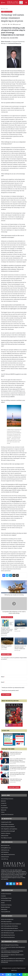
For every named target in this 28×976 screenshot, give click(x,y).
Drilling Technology (6, 900)
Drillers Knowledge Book (7, 919)
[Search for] (26, 3)
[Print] (17, 575)
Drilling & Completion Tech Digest (6, 646)
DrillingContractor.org (8, 968)
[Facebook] (3, 575)
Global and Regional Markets (8, 826)
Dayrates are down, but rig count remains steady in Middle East (20, 647)
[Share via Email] (13, 575)
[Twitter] (7, 575)
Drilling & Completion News (20, 628)
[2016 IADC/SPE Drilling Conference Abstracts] (5, 781)
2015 (7, 8)
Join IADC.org (4, 859)
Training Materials (5, 911)
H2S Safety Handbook (6, 921)
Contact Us (3, 803)
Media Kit (3, 801)
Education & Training (6, 905)
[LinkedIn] (10, 575)
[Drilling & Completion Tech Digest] (7, 640)
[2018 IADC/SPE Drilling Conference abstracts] (5, 754)
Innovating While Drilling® (8, 831)
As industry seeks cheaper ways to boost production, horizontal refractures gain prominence (7, 630)
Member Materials (5, 907)
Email (3, 682)
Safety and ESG (4, 835)
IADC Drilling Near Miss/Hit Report (9, 928)
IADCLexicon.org (5, 850)
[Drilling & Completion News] (21, 623)
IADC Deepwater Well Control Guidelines (11, 923)
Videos (2, 812)
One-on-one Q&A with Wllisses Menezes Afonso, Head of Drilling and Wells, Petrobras (18, 760)
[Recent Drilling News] (14, 726)
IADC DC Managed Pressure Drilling (9, 945)
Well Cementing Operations (8, 937)
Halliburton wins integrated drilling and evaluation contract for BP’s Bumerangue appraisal (18, 767)
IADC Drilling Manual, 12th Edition (9, 926)
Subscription (4, 909)
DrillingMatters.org (5, 847)
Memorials (3, 810)
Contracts (3, 896)
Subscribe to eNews (14, 787)
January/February (8, 11)
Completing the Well (6, 822)
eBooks (3, 902)
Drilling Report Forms (6, 898)
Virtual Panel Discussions (7, 814)
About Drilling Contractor (7, 798)
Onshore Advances (5, 833)
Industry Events (5, 856)
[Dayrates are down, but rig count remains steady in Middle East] (21, 640)
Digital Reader (4, 807)
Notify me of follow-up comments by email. (13, 687)
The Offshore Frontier (6, 837)
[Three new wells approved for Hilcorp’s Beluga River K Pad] (5, 774)
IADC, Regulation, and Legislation (9, 828)
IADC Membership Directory (8, 854)
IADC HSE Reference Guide (7, 932)
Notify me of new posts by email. (10, 690)
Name (3, 676)
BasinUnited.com (5, 845)
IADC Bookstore (5, 852)
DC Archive (4, 805)
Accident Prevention (6, 893)
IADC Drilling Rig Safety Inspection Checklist (12, 930)
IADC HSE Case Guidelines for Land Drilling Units (13, 958)
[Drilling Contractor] (14, 2)
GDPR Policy (14, 970)
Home (3, 8)
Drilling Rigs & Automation (7, 824)
